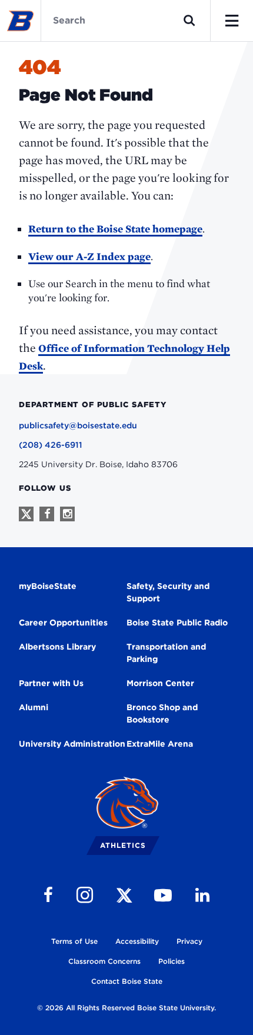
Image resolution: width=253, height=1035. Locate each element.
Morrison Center (160, 683)
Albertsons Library (57, 646)
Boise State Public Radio (177, 622)
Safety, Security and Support (167, 592)
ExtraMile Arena (159, 743)
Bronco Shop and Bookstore (162, 713)
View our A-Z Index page (89, 256)
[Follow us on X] (26, 514)
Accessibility (137, 941)
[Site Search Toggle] (189, 20)
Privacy (189, 941)
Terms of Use (74, 941)
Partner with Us (51, 683)
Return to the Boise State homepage (115, 228)
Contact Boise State (126, 981)
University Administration (72, 743)
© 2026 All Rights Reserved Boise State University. (126, 1007)
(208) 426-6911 (50, 445)
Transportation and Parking (166, 653)
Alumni (33, 707)
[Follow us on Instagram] (67, 514)
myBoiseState (47, 586)
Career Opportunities (63, 622)
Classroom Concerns (104, 961)
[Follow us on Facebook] (46, 514)
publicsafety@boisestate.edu (78, 425)
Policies (171, 961)
